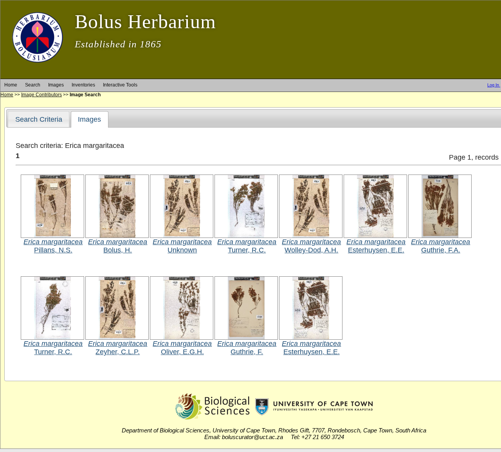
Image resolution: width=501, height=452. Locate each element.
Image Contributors (41, 94)
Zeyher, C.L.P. (118, 352)
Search (32, 85)
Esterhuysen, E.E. (376, 250)
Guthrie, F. (247, 352)
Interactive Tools (120, 85)
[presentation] (89, 119)
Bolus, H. (117, 250)
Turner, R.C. (247, 250)
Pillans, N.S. (53, 250)
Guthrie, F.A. (440, 250)
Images (56, 85)
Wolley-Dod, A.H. (311, 250)
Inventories (83, 85)
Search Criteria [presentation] (38, 119)
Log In (493, 85)
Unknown (182, 250)
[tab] (38, 119)
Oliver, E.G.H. (182, 352)
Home (10, 85)
